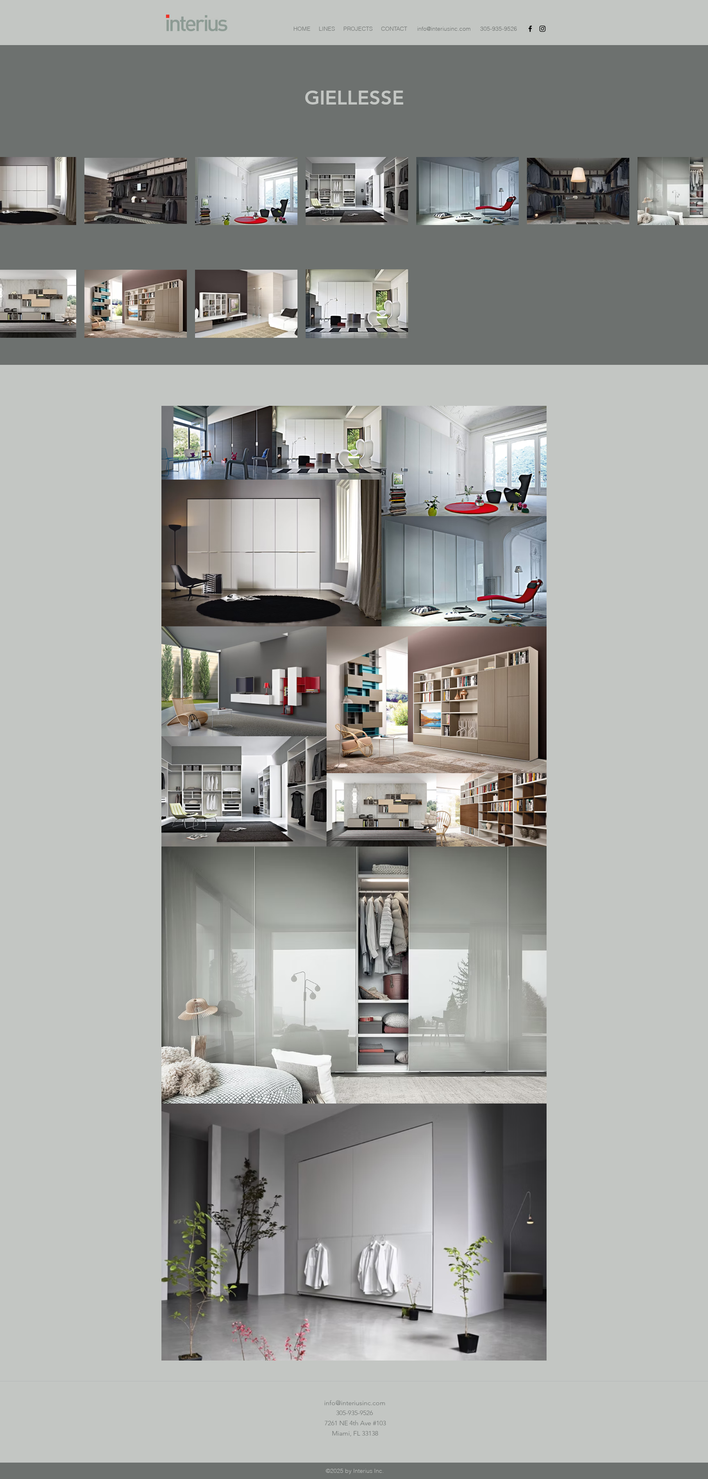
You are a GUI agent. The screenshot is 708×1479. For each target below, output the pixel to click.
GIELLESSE (354, 97)
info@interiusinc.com (444, 28)
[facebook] (530, 29)
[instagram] (542, 29)
